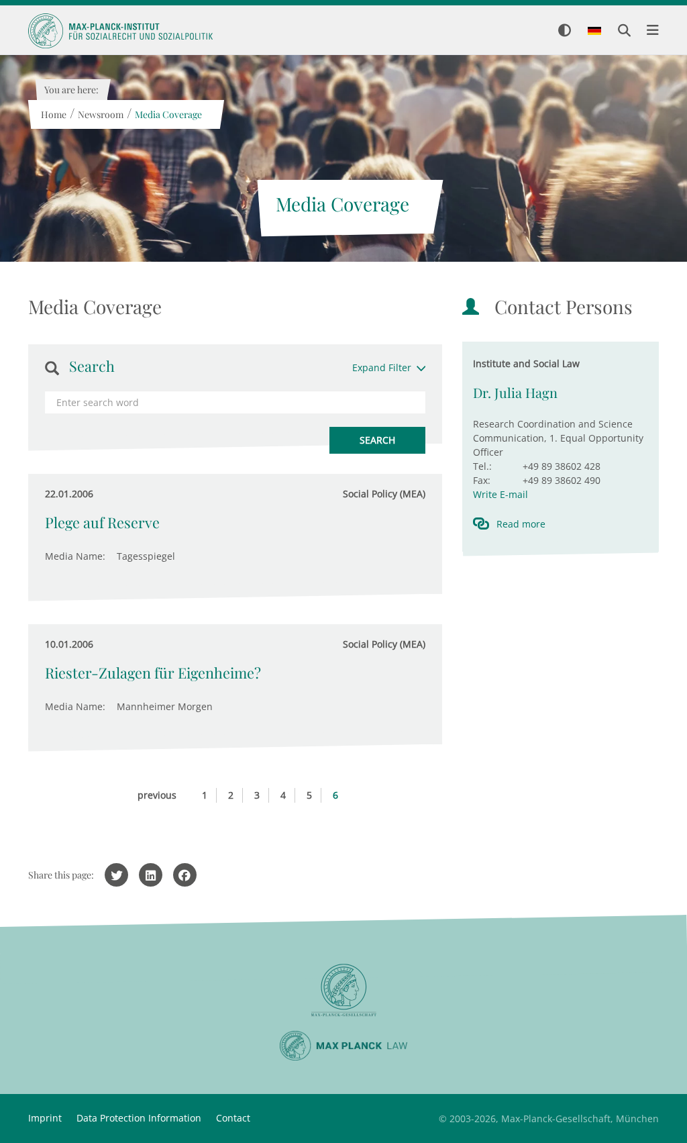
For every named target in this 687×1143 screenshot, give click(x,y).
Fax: (481, 480)
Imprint (45, 1117)
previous (157, 795)
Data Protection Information (138, 1117)
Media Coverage (167, 114)
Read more (520, 523)
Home (53, 114)
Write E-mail (500, 494)
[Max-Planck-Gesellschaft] (343, 990)
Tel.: (482, 466)
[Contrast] (564, 31)
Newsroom (100, 114)
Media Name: (75, 556)
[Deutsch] (594, 31)
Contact (233, 1117)
